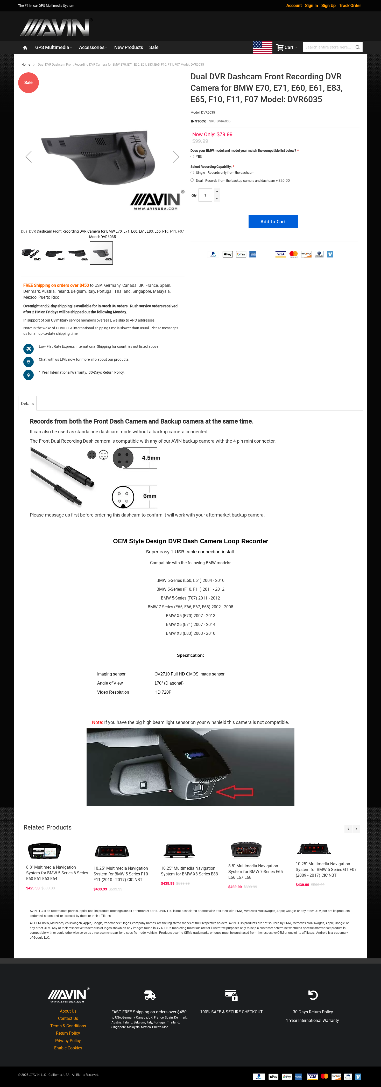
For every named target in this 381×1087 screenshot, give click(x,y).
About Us (68, 1011)
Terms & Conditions (68, 1025)
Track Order (350, 5)
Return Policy (68, 1033)
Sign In (311, 5)
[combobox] (333, 47)
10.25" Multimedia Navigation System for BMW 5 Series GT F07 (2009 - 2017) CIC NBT (326, 869)
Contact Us (68, 1018)
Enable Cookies (68, 1048)
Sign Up (328, 5)
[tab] (27, 403)
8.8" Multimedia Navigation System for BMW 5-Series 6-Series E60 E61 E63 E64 (57, 873)
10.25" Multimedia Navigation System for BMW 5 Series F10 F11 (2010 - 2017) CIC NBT (121, 874)
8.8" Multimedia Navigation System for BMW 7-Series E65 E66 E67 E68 (255, 871)
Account (294, 5)
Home (26, 64)
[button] (28, 156)
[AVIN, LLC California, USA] (57, 26)
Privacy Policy (68, 1040)
